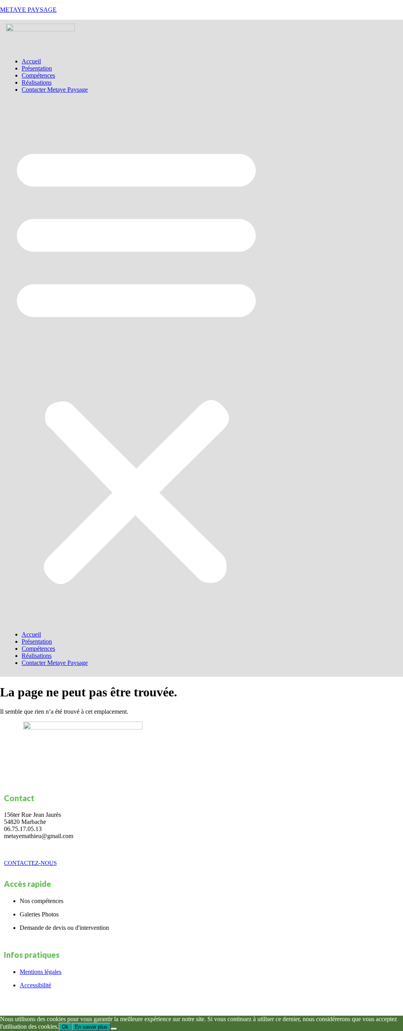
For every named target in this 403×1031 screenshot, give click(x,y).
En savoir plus (91, 1027)
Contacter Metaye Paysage (55, 89)
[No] (114, 1028)
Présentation (37, 68)
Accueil (31, 61)
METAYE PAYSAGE (28, 9)
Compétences (38, 75)
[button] (136, 362)
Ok (65, 1027)
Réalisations (37, 82)
